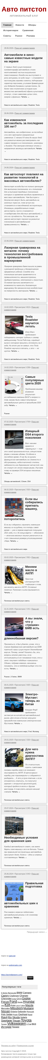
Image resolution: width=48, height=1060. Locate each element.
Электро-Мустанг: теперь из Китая (32, 699)
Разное (18, 36)
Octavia (13, 1011)
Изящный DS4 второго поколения (34, 434)
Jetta (2, 1005)
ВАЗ (34, 1024)
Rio (10, 1017)
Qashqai (22, 1014)
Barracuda (12, 993)
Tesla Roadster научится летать (32, 321)
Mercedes (5, 1008)
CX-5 (19, 998)
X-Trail (28, 1024)
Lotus (23, 1005)
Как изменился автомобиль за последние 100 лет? (23, 123)
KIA (7, 1005)
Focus (5, 1001)
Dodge (26, 998)
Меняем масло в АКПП (31, 570)
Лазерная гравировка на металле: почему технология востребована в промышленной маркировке (23, 254)
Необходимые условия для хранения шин (21, 839)
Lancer (18, 1005)
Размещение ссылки (25, 1046)
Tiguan (16, 1020)
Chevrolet (6, 998)
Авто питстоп (24, 9)
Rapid (30, 1015)
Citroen (23, 481)
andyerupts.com (15, 965)
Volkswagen (16, 1023)
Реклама (30, 36)
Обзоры (32, 25)
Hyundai (28, 1001)
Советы (7, 36)
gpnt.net (12, 956)
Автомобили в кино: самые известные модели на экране (23, 58)
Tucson (4, 1024)
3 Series (14, 677)
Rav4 (4, 1017)
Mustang (36, 731)
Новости (20, 25)
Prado (15, 1015)
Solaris (23, 1017)
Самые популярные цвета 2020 (34, 380)
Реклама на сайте (8, 1046)
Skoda (16, 1017)
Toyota (26, 1020)
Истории (6, 1026)
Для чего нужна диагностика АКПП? (34, 754)
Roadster (31, 105)
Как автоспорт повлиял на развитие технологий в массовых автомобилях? (23, 177)
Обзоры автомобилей (12, 481)
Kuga (13, 1005)
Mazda (29, 1005)
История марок (10, 30)
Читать (25, 97)
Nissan (5, 1011)
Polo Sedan (7, 1014)
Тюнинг (15, 1027)
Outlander (22, 1011)
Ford (30, 731)
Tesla (38, 105)
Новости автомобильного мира (15, 105)
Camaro (27, 992)
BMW (20, 677)
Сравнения (27, 30)
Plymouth (30, 1012)
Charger (24, 995)
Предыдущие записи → (37, 932)
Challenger (14, 996)
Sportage (6, 1020)
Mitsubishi (16, 1008)
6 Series (4, 993)
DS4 (29, 481)
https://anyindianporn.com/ (11, 975)
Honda (20, 1002)
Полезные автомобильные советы (17, 601)
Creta (14, 999)
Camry (5, 995)
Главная (7, 25)
